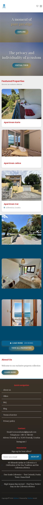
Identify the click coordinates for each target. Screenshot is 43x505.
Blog (5, 409)
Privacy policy (9, 421)
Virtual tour (21, 65)
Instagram (21, 442)
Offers (5, 396)
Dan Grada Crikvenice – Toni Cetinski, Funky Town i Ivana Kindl (22, 476)
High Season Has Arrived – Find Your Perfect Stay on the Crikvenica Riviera (22, 485)
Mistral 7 (8, 332)
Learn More (10, 372)
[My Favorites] (37, 6)
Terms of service (10, 415)
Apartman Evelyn (13, 292)
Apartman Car (11, 204)
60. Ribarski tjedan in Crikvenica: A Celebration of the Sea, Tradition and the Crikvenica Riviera (22, 465)
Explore (22, 32)
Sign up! (35, 457)
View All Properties (22, 348)
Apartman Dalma (13, 248)
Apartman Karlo (12, 122)
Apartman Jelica (12, 163)
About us (7, 390)
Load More (22, 343)
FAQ (5, 402)
